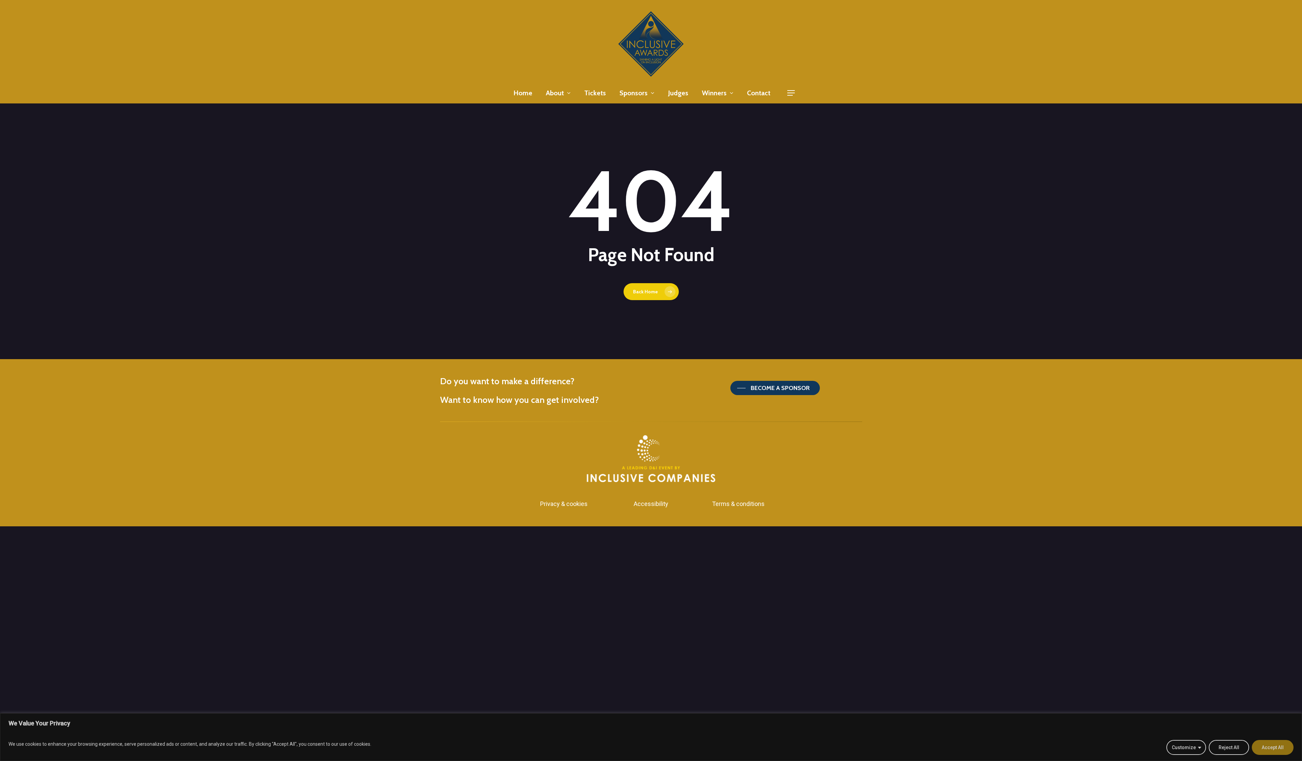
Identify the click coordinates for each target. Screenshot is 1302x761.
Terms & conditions (738, 503)
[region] (651, 737)
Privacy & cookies (564, 503)
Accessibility (651, 503)
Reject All (1229, 747)
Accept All (1273, 747)
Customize (1184, 747)
